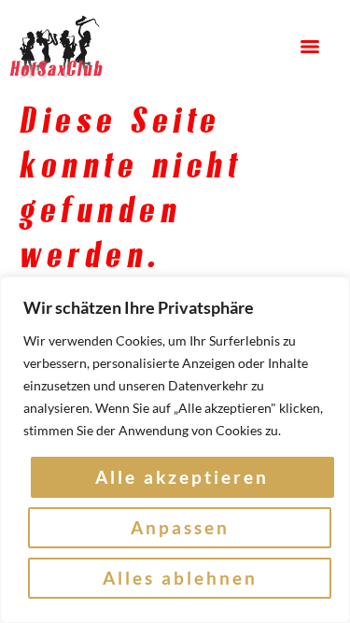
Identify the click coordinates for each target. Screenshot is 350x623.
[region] (175, 449)
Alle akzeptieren (182, 477)
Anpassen (180, 527)
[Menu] (310, 47)
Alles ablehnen (180, 577)
